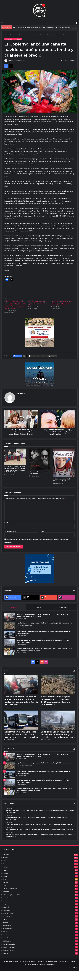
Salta (4, 861)
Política (5, 876)
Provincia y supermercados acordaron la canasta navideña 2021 (37, 303)
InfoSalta (10, 60)
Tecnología (6, 907)
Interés (5, 901)
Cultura (5, 919)
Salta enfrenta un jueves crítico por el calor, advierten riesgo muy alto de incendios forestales (58, 734)
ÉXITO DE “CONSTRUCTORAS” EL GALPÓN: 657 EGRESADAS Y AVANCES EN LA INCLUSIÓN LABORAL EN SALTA (15, 469)
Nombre (7, 523)
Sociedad (5, 867)
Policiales (5, 873)
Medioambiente (7, 928)
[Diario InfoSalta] (39, 10)
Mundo (5, 879)
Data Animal (6, 910)
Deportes (5, 882)
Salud (4, 885)
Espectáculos (7, 925)
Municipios (17, 39)
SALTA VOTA (7, 941)
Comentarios (63, 607)
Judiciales (6, 891)
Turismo (5, 932)
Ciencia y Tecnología (9, 947)
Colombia (5, 953)
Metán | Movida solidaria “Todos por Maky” (62, 480)
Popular (38, 607)
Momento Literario (8, 950)
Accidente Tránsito (8, 913)
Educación (6, 938)
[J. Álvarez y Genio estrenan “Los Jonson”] (39, 459)
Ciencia (5, 935)
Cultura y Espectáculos (10, 888)
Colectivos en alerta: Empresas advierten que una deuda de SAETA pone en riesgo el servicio (21, 734)
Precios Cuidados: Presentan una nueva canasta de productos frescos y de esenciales (61, 303)
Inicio (7, 35)
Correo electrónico (10, 531)
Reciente (14, 607)
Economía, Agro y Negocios (11, 895)
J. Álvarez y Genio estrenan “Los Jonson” (38, 473)
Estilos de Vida (7, 916)
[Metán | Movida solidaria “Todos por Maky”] (64, 463)
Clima (4, 904)
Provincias (6, 898)
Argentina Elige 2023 (9, 944)
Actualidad (13, 35)
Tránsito (5, 922)
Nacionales (6, 864)
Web (42, 531)
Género (5, 870)
